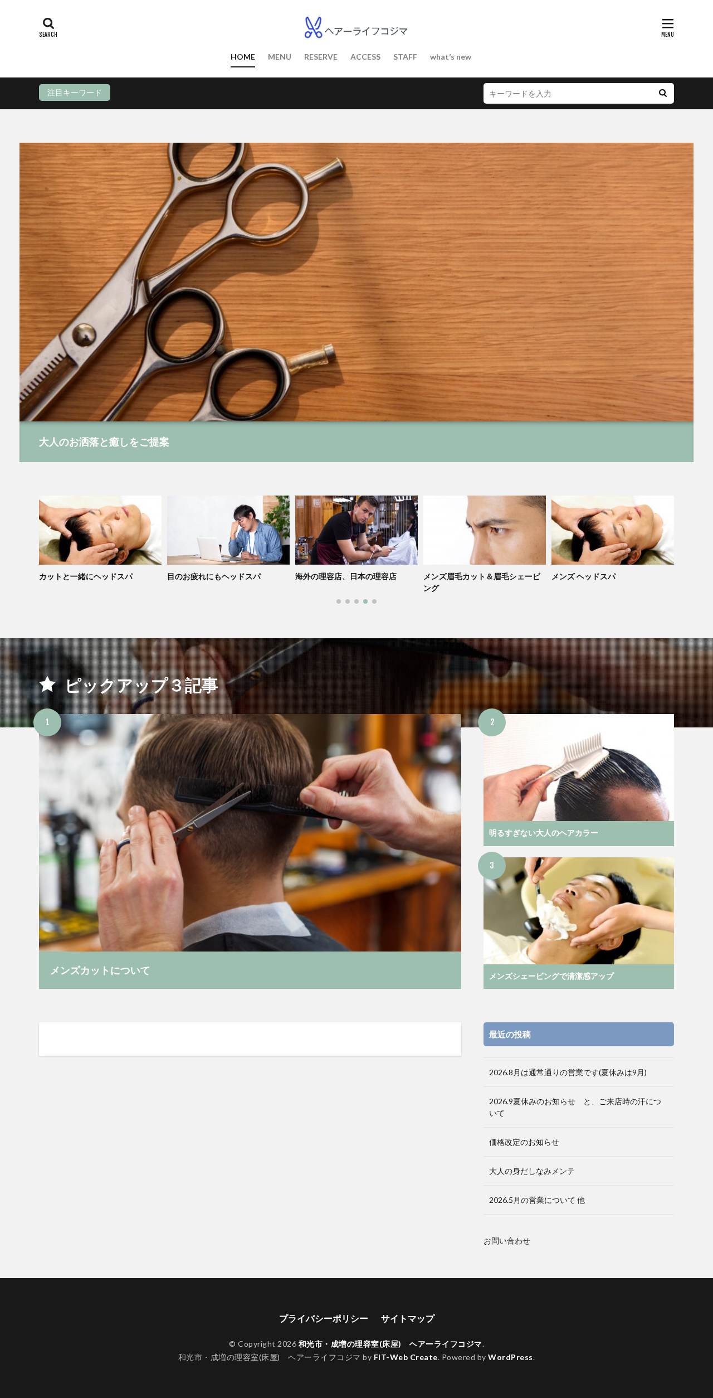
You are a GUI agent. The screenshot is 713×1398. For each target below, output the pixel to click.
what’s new (450, 56)
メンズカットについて (100, 970)
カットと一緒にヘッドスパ (86, 576)
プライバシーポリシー (323, 1318)
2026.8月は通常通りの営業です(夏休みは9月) (568, 1072)
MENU (279, 56)
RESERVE (321, 56)
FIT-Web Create (406, 1357)
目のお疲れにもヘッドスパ (214, 576)
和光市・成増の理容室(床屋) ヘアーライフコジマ (390, 1343)
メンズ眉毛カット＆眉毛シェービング (481, 582)
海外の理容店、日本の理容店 (346, 576)
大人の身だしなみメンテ (532, 1171)
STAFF (405, 56)
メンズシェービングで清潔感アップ (551, 975)
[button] (50, 530)
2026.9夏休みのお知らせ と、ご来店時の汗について (575, 1107)
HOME (243, 56)
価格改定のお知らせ (524, 1142)
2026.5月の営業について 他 (537, 1200)
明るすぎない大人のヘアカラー (543, 832)
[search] (663, 93)
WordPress (510, 1357)
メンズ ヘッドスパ (583, 576)
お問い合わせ (507, 1240)
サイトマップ (407, 1318)
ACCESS (365, 56)
